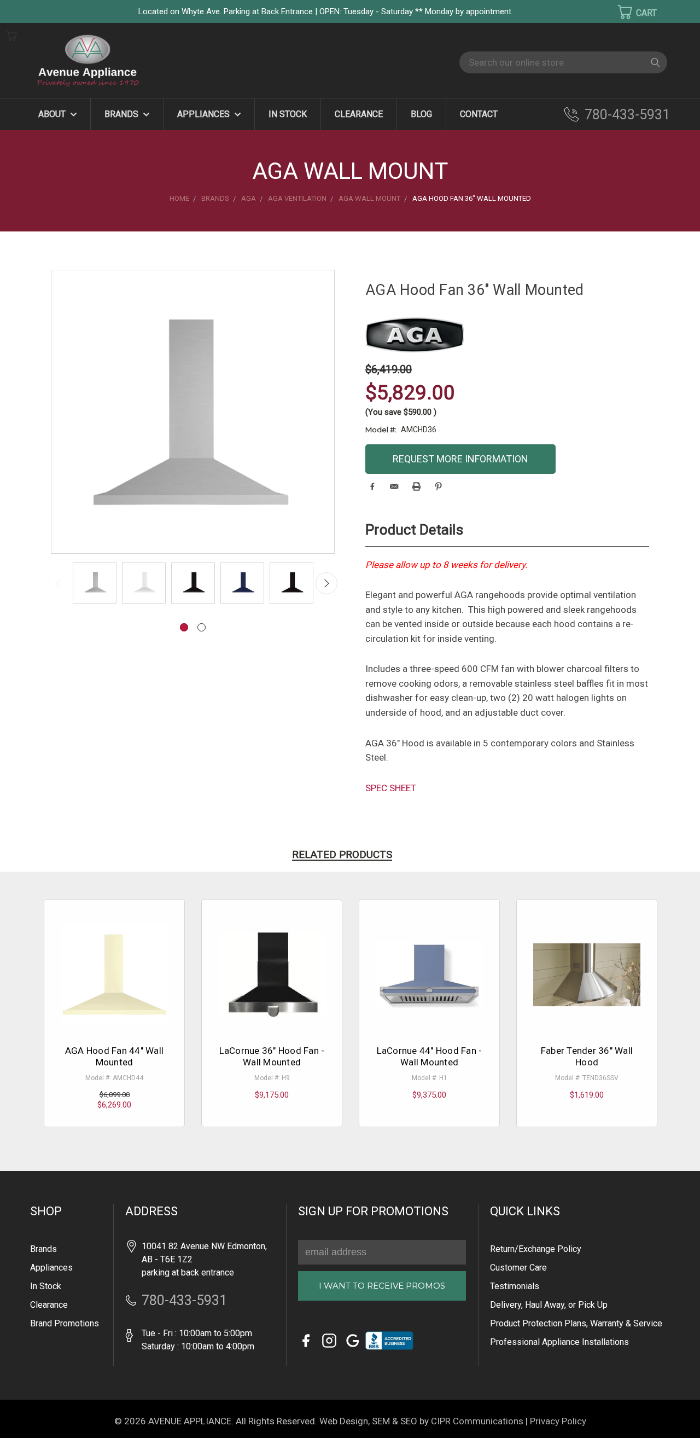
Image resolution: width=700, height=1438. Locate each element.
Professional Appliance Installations (559, 1342)
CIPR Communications (477, 1421)
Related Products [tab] (342, 854)
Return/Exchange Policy (535, 1249)
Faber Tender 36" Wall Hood (587, 1056)
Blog (421, 114)
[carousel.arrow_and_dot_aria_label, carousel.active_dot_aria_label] (184, 627)
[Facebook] (372, 486)
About (53, 114)
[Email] (394, 486)
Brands (122, 114)
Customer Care (518, 1267)
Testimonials (514, 1286)
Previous (59, 583)
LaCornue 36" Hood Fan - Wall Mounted (272, 1056)
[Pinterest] (438, 486)
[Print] (416, 486)
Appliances (204, 114)
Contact (479, 114)
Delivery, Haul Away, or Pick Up (549, 1305)
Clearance (359, 114)
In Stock (288, 114)
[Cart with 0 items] (630, 12)
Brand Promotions (64, 1323)
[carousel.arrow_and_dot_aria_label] (201, 627)
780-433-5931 (627, 115)
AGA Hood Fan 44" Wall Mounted (114, 1056)
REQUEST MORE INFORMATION (460, 459)
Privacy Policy (558, 1421)
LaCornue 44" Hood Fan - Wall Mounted (429, 1056)
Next (326, 583)
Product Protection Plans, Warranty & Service (576, 1323)
